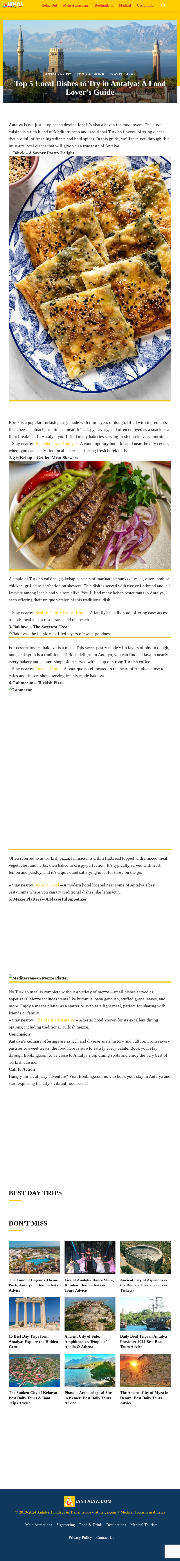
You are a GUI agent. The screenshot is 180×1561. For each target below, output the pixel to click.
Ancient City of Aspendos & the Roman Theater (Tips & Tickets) (143, 1285)
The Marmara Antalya (55, 1020)
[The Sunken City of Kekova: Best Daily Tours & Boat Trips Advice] (34, 1370)
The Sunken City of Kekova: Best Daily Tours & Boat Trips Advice (33, 1397)
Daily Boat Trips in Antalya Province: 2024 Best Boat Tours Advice (143, 1341)
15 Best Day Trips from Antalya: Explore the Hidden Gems (33, 1341)
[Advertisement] (90, 933)
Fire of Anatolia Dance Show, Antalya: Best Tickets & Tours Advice (89, 1285)
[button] (163, 5)
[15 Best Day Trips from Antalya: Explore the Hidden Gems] (34, 1314)
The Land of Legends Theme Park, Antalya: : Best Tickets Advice (33, 1285)
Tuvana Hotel (47, 668)
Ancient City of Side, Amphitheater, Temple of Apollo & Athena (86, 1341)
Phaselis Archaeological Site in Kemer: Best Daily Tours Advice (88, 1397)
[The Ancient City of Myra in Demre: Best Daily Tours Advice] (145, 1370)
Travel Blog (122, 74)
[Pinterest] (60, 1174)
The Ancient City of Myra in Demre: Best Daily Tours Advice (144, 1397)
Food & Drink (91, 74)
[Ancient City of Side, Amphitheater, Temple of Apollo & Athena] (90, 1314)
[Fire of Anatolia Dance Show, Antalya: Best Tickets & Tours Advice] (90, 1257)
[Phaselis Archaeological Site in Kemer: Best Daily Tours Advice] (90, 1370)
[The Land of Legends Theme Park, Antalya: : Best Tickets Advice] (34, 1257)
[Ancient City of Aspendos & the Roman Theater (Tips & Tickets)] (145, 1257)
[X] (49, 1174)
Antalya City (58, 74)
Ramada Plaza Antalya (56, 443)
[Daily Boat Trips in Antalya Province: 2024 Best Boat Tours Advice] (145, 1314)
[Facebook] (39, 1174)
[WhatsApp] (70, 1174)
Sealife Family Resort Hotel (61, 612)
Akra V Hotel (47, 885)
